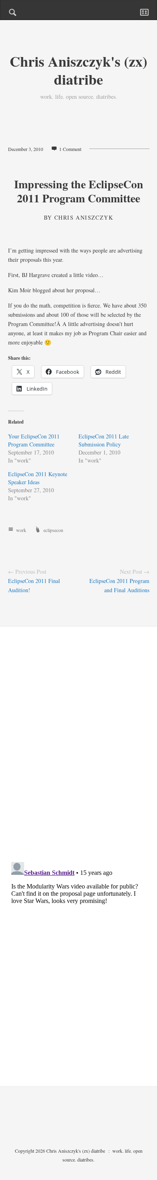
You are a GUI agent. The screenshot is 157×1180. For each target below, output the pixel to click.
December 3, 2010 (25, 149)
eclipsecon (53, 530)
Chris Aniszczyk (83, 217)
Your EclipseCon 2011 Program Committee (34, 440)
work (21, 530)
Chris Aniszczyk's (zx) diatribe (78, 70)
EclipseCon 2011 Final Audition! (34, 585)
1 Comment (70, 149)
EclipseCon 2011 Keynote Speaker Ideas (37, 478)
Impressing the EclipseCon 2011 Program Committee (78, 191)
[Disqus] (78, 751)
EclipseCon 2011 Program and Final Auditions (119, 585)
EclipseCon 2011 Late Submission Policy (103, 440)
